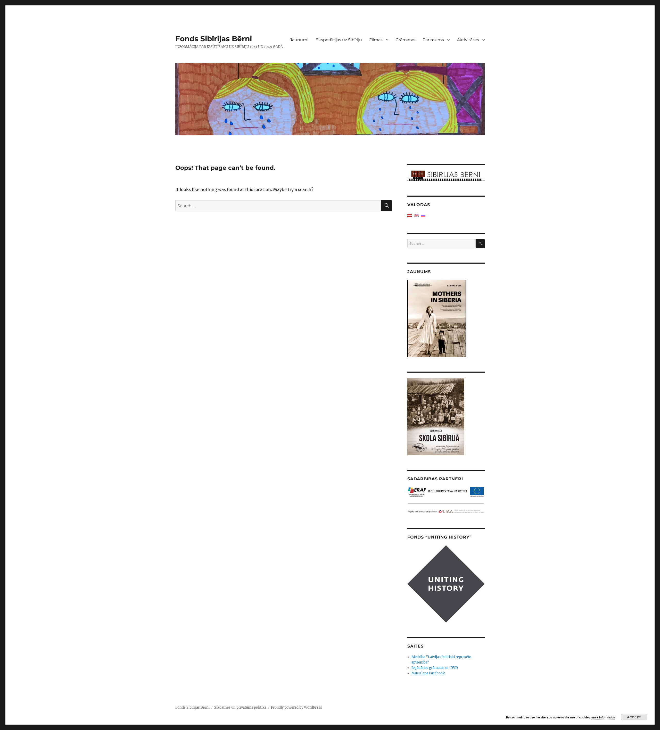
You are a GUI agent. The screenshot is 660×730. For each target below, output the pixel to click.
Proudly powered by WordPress (296, 707)
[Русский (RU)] (423, 215)
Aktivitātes (468, 39)
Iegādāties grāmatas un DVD (434, 668)
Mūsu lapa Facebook (428, 673)
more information (603, 717)
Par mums (433, 39)
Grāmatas (405, 39)
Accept (634, 717)
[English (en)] (416, 215)
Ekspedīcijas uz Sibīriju (339, 39)
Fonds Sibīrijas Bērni (213, 38)
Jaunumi (299, 39)
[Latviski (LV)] (409, 215)
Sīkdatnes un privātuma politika (240, 707)
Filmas (376, 39)
